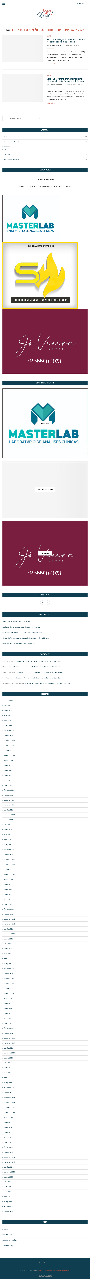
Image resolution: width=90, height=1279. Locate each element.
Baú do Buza (45, 137)
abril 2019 (7, 1137)
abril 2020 (7, 1078)
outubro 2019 (8, 1107)
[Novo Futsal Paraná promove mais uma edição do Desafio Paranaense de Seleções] (22, 88)
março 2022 (8, 964)
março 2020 (8, 1083)
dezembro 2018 (9, 1157)
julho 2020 (7, 1063)
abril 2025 (7, 780)
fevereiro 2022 (9, 969)
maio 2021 (7, 1013)
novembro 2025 (9, 745)
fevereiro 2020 (9, 1088)
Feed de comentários (9, 1240)
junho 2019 (8, 1127)
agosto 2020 (8, 1058)
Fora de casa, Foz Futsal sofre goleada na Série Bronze (22, 632)
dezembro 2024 (9, 800)
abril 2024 (7, 840)
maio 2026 (7, 716)
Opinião (45, 154)
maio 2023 (7, 894)
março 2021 (8, 1023)
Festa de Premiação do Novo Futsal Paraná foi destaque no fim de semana (66, 40)
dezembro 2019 (9, 1098)
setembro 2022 (9, 934)
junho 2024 (8, 830)
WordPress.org (7, 1245)
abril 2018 (7, 1197)
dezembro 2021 (9, 979)
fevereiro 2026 (9, 731)
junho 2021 (8, 1008)
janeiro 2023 (8, 914)
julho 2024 (7, 825)
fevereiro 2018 (9, 1207)
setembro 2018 (9, 1172)
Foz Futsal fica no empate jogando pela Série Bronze (21, 627)
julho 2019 (7, 1122)
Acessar (5, 1229)
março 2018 (8, 1202)
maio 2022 (7, 954)
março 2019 (8, 1142)
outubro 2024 (8, 810)
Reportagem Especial (45, 159)
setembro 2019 (9, 1112)
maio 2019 (7, 1132)
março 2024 (8, 844)
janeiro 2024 (8, 854)
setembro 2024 (9, 815)
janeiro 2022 (8, 973)
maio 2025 (7, 775)
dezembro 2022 (9, 919)
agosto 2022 (8, 939)
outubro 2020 (8, 1048)
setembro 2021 (9, 993)
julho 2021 (7, 1003)
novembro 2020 (9, 1043)
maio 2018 (7, 1192)
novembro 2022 (9, 924)
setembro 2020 (9, 1053)
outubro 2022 (8, 929)
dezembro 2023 (9, 859)
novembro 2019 (9, 1102)
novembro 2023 (9, 864)
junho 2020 (8, 1068)
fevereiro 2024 (9, 850)
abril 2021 (7, 1018)
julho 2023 (7, 884)
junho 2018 (8, 1187)
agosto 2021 (8, 998)
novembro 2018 (9, 1162)
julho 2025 (7, 765)
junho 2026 (8, 711)
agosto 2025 (8, 760)
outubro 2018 (8, 1167)
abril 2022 (7, 959)
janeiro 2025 (8, 795)
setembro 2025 (9, 755)
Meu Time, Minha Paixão (45, 142)
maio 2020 (7, 1073)
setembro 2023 (9, 874)
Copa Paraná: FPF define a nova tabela (16, 621)
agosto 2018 (8, 1177)
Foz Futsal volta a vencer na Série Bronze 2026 (18, 644)
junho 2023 (8, 889)
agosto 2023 (8, 879)
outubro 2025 (8, 750)
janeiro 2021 (8, 1033)
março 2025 (8, 785)
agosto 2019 (8, 1117)
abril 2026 (7, 721)
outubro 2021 (8, 988)
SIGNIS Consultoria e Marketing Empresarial (54, 1270)
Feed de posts (7, 1234)
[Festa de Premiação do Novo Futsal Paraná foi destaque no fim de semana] (22, 48)
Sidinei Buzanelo (56, 45)
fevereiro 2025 (9, 790)
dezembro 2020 (9, 1038)
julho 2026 (7, 706)
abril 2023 (7, 899)
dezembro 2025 (9, 740)
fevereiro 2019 (9, 1147)
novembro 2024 (9, 805)
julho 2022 (7, 944)
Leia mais (50, 64)
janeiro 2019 (8, 1152)
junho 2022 (8, 949)
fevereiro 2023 (9, 909)
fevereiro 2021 (9, 1028)
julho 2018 (7, 1182)
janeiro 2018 (8, 1212)
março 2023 (8, 904)
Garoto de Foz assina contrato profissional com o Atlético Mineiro (25, 638)
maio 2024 (7, 835)
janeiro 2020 (8, 1093)
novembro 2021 (9, 983)
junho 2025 (8, 770)
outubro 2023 (8, 869)
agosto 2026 (8, 701)
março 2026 (8, 725)
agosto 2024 (8, 820)
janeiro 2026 (8, 735)
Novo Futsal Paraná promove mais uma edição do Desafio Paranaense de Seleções (66, 80)
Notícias (49, 36)
